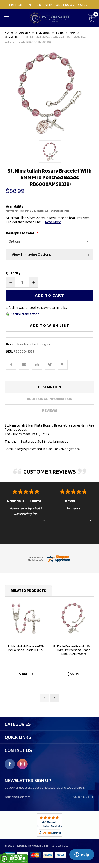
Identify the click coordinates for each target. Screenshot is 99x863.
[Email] (24, 365)
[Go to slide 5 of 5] (44, 698)
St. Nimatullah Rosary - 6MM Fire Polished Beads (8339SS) (26, 648)
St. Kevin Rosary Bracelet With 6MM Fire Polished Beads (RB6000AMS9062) (73, 649)
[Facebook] (11, 365)
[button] (49, 254)
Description (49, 387)
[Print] (37, 365)
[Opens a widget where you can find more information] (81, 855)
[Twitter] (50, 365)
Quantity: (13, 273)
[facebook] (10, 764)
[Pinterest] (63, 365)
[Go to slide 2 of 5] (54, 698)
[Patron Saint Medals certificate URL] (49, 558)
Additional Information (50, 398)
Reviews (49, 410)
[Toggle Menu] (6, 18)
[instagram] (22, 764)
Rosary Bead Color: (21, 233)
